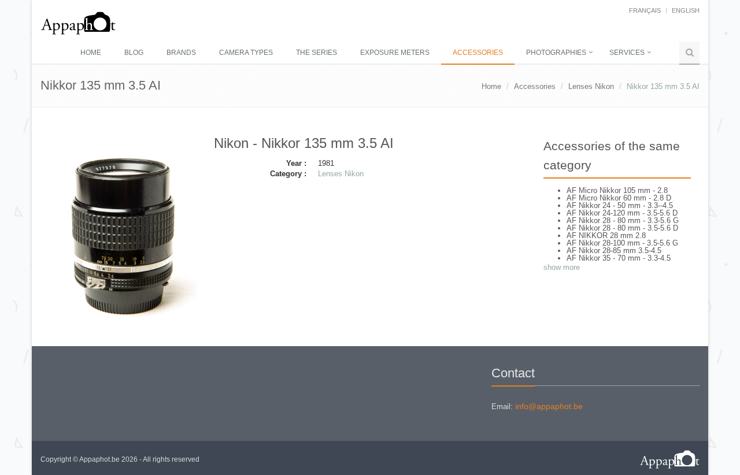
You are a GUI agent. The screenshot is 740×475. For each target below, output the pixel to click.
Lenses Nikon (591, 86)
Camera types (246, 53)
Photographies (556, 53)
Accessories (478, 53)
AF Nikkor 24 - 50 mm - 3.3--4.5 (620, 205)
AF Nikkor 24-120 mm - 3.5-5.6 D (622, 213)
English (686, 10)
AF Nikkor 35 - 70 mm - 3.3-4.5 (619, 258)
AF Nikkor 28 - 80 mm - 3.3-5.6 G (623, 220)
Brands (181, 53)
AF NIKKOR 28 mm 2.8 (606, 235)
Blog (133, 53)
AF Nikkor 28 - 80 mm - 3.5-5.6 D (622, 228)
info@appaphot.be (549, 406)
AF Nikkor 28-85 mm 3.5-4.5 (614, 250)
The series (316, 53)
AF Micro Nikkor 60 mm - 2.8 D (619, 198)
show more (561, 267)
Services (627, 53)
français (645, 10)
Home (90, 53)
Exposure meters (395, 53)
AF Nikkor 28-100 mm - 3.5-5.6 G (622, 243)
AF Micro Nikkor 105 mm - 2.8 (617, 190)
